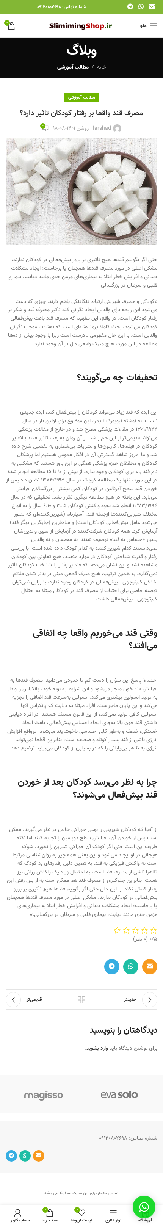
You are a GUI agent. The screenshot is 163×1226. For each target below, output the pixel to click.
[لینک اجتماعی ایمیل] (151, 7)
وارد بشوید (97, 1048)
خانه (101, 67)
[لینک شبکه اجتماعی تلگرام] (130, 7)
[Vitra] (119, 1094)
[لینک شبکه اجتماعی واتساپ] (141, 7)
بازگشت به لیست (81, 999)
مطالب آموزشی (73, 67)
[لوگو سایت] (82, 26)
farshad (101, 128)
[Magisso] (44, 1094)
